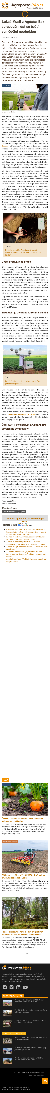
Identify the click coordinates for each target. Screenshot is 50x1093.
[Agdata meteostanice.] (25, 109)
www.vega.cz (25, 1089)
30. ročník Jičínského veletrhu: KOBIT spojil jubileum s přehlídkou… (30, 1048)
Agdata (5, 146)
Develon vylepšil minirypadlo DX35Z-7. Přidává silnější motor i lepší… (29, 1059)
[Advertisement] (25, 669)
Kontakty (17, 1072)
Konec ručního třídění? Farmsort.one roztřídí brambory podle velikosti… (31, 1021)
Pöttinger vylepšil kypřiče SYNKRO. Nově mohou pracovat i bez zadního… (30, 1001)
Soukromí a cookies (36, 1075)
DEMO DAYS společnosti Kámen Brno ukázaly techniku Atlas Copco (31, 1038)
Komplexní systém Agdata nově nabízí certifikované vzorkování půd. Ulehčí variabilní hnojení (24, 252)
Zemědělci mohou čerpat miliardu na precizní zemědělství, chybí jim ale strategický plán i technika (25, 542)
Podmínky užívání (37, 1072)
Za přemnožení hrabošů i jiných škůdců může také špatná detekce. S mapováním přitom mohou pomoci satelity (25, 554)
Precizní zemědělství (10, 511)
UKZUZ (30, 414)
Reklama (25, 1072)
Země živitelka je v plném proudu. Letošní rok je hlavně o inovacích (31, 1011)
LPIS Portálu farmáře (15, 414)
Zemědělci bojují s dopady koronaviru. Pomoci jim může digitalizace (24, 382)
